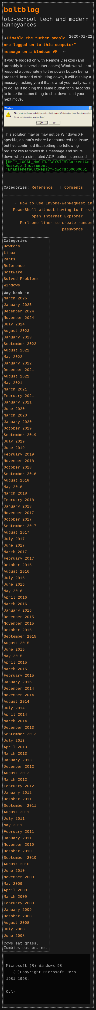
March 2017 (15, 552)
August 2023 (16, 331)
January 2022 (18, 363)
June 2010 (14, 871)
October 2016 (18, 565)
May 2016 (13, 591)
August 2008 (16, 923)
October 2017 (18, 520)
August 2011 (16, 812)
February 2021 (19, 396)
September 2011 (20, 806)
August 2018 (16, 481)
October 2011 (18, 799)
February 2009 (19, 903)
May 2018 (13, 487)
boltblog (21, 10)
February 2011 (19, 832)
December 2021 (19, 370)
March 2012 (15, 780)
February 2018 (19, 500)
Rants (9, 259)
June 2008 (14, 936)
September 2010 (20, 858)
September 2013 (20, 734)
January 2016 (18, 611)
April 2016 (15, 598)
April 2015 (15, 663)
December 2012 (19, 767)
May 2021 (13, 383)
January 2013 (18, 760)
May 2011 (13, 825)
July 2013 (14, 741)
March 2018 (15, 494)
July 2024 (14, 324)
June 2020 (14, 409)
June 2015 (14, 650)
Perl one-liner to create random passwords (56, 226)
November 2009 (19, 877)
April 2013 (15, 747)
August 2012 (16, 773)
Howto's (12, 246)
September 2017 (20, 526)
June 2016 (14, 585)
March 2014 (15, 721)
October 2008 (18, 916)
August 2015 (16, 643)
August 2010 (16, 864)
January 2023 (18, 337)
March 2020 (15, 415)
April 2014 (15, 715)
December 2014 (19, 689)
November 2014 (19, 695)
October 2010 (18, 851)
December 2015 (19, 617)
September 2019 (20, 435)
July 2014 (14, 708)
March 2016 (15, 604)
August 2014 (16, 702)
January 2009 (18, 910)
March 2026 (15, 298)
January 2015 (18, 682)
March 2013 (15, 754)
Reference (42, 188)
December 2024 (19, 311)
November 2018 (19, 461)
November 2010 (19, 845)
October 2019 (18, 428)
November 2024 (19, 318)
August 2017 (16, 533)
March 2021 (15, 389)
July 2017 (14, 539)
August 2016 (16, 572)
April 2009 (15, 890)
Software (13, 272)
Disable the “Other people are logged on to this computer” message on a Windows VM (40, 45)
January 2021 (18, 402)
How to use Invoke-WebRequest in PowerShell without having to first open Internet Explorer (52, 210)
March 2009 (15, 897)
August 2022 (16, 350)
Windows (12, 285)
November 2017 (19, 513)
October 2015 (18, 630)
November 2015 (19, 624)
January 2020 (18, 422)
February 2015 (19, 676)
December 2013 (19, 728)
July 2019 (14, 441)
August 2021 (16, 376)
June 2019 (14, 448)
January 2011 (18, 838)
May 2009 (13, 884)
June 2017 (14, 546)
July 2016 (14, 578)
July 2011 (14, 819)
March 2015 (15, 669)
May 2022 (13, 357)
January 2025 (18, 305)
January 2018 (18, 507)
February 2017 (19, 559)
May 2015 (13, 656)
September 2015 (20, 637)
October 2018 (18, 468)
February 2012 (19, 786)
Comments (73, 188)
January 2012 (18, 793)
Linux (9, 253)
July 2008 (14, 929)
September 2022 (20, 344)
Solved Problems (21, 279)
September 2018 (20, 474)
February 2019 (19, 455)
